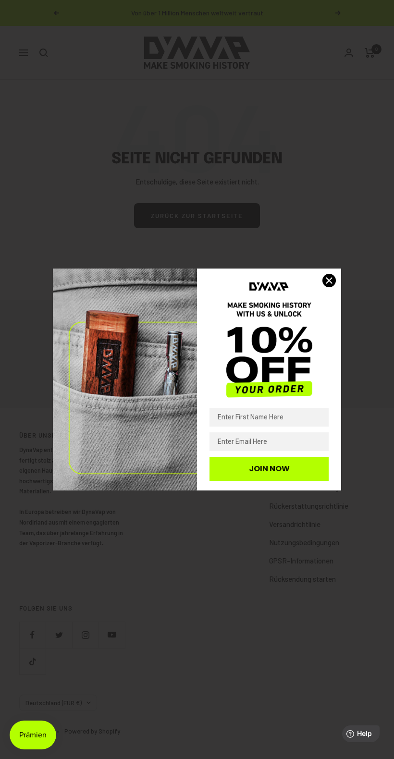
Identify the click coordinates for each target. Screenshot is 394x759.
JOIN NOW (269, 468)
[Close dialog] (329, 280)
